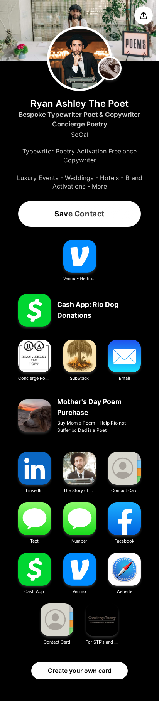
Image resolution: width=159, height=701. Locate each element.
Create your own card (80, 670)
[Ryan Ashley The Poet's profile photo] (79, 58)
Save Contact (79, 213)
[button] (79, 261)
